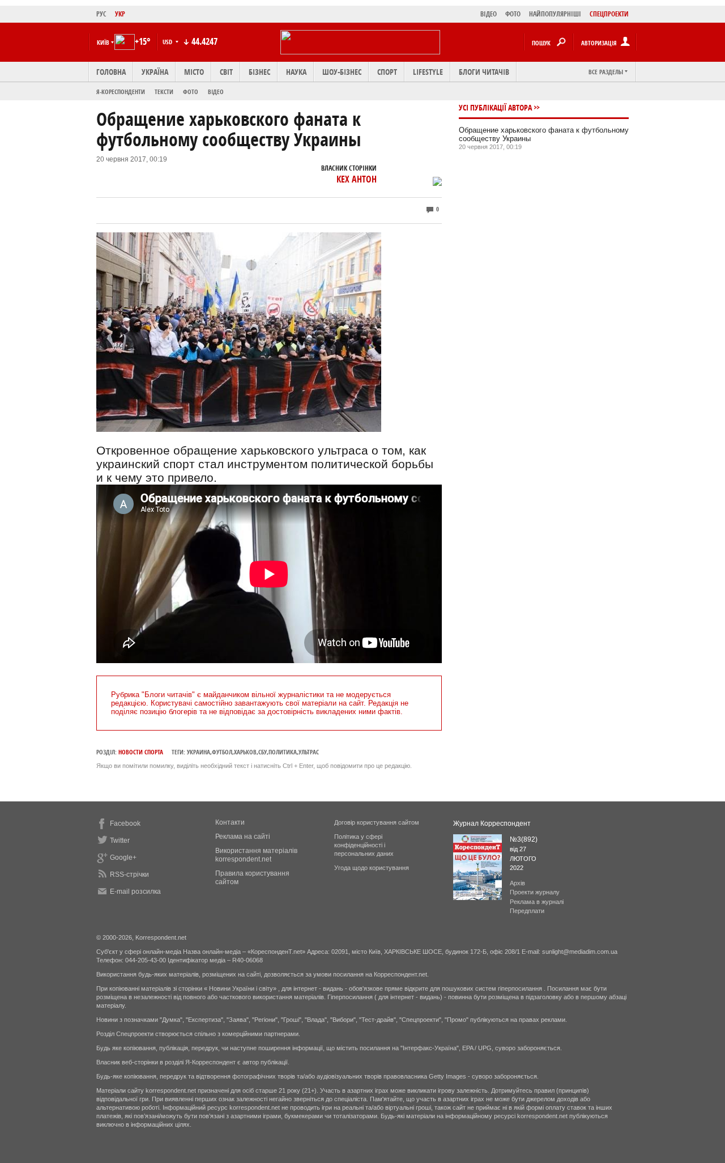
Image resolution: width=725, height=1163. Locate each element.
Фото (190, 91)
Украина (198, 752)
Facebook (125, 823)
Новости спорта (140, 752)
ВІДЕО (488, 14)
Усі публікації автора (495, 107)
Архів (517, 883)
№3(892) (524, 839)
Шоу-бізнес (341, 71)
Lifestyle (428, 71)
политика (282, 752)
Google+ (123, 857)
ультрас (308, 752)
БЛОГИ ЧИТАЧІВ (484, 71)
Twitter (120, 840)
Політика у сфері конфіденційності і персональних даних (364, 845)
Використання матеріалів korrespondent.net (256, 855)
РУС (101, 14)
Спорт (387, 71)
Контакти (230, 822)
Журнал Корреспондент (492, 823)
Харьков (245, 752)
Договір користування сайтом (376, 822)
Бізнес (259, 71)
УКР (120, 14)
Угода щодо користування (371, 867)
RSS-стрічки (129, 874)
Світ (226, 71)
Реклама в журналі (537, 901)
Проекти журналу (535, 892)
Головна (111, 71)
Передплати (527, 910)
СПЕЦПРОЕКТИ (609, 14)
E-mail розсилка (135, 891)
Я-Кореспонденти (120, 91)
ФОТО (513, 14)
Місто (194, 71)
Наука (296, 71)
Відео (216, 91)
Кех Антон (356, 179)
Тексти (164, 91)
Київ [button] (103, 42)
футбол (222, 752)
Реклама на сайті (242, 837)
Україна (155, 71)
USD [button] (168, 41)
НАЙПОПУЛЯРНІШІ (555, 14)
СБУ (262, 752)
